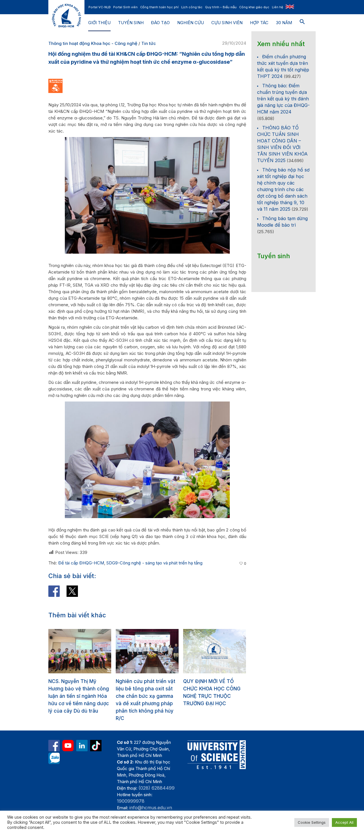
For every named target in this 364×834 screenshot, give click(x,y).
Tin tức (148, 43)
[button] (302, 22)
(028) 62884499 (156, 788)
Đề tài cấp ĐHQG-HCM (81, 563)
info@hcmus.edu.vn (150, 807)
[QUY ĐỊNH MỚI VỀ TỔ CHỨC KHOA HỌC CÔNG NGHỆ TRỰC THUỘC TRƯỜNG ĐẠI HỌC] (147, 651)
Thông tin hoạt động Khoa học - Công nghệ (92, 43)
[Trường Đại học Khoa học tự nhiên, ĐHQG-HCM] (68, 745)
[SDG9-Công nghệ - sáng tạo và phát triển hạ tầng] (55, 85)
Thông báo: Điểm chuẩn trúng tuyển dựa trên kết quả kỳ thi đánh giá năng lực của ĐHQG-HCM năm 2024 (283, 99)
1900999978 (130, 801)
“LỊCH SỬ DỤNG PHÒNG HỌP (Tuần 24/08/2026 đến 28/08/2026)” (211, 688)
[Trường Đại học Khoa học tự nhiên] (82, 745)
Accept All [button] (344, 822)
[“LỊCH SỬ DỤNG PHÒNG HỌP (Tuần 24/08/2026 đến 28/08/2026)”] (214, 651)
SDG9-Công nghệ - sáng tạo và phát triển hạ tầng (154, 563)
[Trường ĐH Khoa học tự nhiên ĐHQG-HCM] (54, 745)
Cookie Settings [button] (312, 822)
